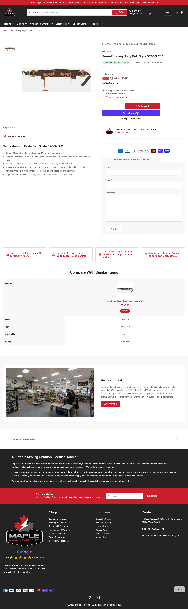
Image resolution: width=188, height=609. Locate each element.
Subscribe (152, 496)
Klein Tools (107, 44)
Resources (97, 24)
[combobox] (83, 12)
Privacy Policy (101, 530)
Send (114, 229)
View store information (116, 97)
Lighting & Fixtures (57, 519)
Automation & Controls (59, 530)
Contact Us (110, 404)
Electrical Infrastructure (60, 526)
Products (7, 24)
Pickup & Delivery (103, 522)
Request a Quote (103, 519)
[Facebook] (90, 597)
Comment (110, 193)
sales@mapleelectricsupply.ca (165, 535)
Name (108, 167)
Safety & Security (57, 533)
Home (5, 31)
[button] (103, 74)
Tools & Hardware (57, 537)
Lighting (20, 24)
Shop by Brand (79, 24)
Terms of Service (103, 533)
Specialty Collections (59, 541)
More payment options (131, 118)
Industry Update (102, 526)
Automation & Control (40, 24)
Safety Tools (61, 24)
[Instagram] (98, 597)
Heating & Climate (57, 522)
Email (118, 133)
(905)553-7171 (127, 133)
